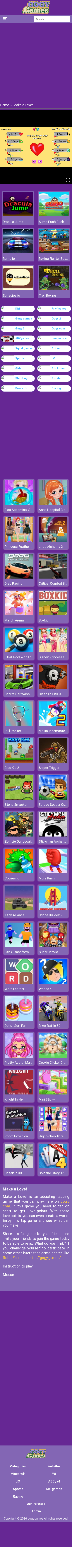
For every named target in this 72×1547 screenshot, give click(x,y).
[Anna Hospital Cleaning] (53, 504)
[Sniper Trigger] (53, 762)
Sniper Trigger (49, 768)
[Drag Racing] (19, 577)
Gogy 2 (56, 318)
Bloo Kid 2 (12, 768)
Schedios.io (11, 295)
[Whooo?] (53, 983)
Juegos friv (59, 338)
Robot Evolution (16, 1136)
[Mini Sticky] (53, 1093)
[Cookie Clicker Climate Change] (53, 1056)
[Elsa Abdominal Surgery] (19, 504)
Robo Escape (14, 1258)
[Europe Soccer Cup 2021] (53, 798)
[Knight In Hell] (19, 1093)
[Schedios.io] (18, 289)
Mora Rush (47, 878)
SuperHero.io (48, 952)
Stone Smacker (16, 804)
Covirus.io (12, 878)
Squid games (24, 348)
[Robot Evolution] (19, 1130)
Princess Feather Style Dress (26, 547)
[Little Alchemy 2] (53, 540)
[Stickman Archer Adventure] (53, 835)
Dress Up (21, 388)
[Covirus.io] (19, 872)
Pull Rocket (13, 731)
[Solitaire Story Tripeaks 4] (53, 1167)
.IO (53, 358)
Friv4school (59, 308)
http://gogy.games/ (45, 1258)
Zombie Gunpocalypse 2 (22, 841)
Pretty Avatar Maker (20, 1062)
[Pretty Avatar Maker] (19, 1056)
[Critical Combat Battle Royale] (53, 577)
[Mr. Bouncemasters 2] (53, 725)
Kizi (17, 308)
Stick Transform (17, 952)
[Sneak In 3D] (19, 1167)
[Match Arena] (19, 614)
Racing (56, 388)
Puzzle (56, 378)
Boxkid (44, 620)
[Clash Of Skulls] (53, 688)
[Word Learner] (19, 983)
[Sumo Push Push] (54, 215)
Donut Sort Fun (16, 1026)
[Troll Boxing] (54, 289)
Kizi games (54, 1489)
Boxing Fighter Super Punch (54, 259)
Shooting (21, 378)
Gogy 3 (20, 328)
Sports (19, 358)
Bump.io (9, 259)
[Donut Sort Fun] (19, 1020)
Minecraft (18, 1474)
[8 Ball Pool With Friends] (19, 651)
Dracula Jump (13, 222)
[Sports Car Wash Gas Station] (19, 688)
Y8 (54, 1474)
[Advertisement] (36, 63)
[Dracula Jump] (18, 215)
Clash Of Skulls (50, 694)
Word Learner (14, 989)
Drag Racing (13, 583)
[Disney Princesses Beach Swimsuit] (53, 651)
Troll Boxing (47, 295)
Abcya (36, 1511)
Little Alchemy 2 (51, 547)
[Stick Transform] (19, 946)
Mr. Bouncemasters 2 (55, 731)
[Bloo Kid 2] (19, 762)
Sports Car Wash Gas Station (26, 694)
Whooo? (45, 989)
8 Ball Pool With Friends (22, 657)
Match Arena (14, 620)
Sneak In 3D (13, 1173)
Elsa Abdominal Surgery (22, 510)
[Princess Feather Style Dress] (19, 540)
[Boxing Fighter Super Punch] (54, 252)
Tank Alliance (15, 915)
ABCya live (22, 338)
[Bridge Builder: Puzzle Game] (53, 909)
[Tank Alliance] (19, 909)
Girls (18, 368)
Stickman (58, 368)
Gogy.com (58, 328)
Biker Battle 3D (50, 1026)
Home (4, 105)
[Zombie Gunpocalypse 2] (19, 835)
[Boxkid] (53, 614)
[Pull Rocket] (19, 725)
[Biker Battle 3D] (53, 1020)
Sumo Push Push (51, 222)
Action (56, 348)
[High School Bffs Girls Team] (53, 1130)
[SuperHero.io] (53, 946)
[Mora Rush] (53, 872)
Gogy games (23, 318)
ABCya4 (54, 1481)
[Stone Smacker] (19, 798)
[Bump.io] (18, 252)
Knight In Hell (14, 1099)
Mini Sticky (47, 1099)
